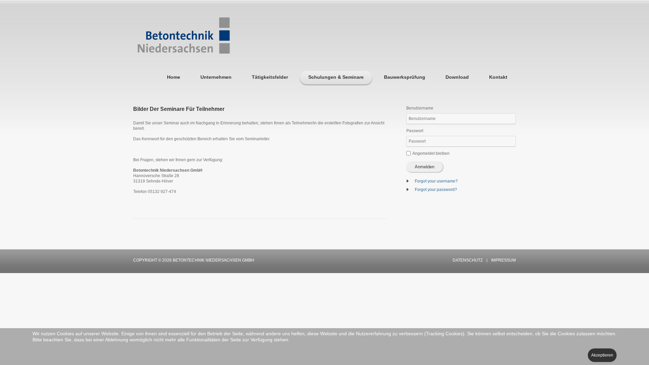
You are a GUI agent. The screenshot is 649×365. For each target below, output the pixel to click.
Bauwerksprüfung (404, 77)
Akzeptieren (602, 355)
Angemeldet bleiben (431, 153)
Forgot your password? (436, 189)
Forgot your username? (436, 181)
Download (457, 77)
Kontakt (498, 77)
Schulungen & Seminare (336, 77)
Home (173, 77)
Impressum (503, 260)
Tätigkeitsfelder (270, 77)
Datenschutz (468, 260)
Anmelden (424, 166)
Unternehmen (216, 77)
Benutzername (419, 108)
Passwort (414, 130)
